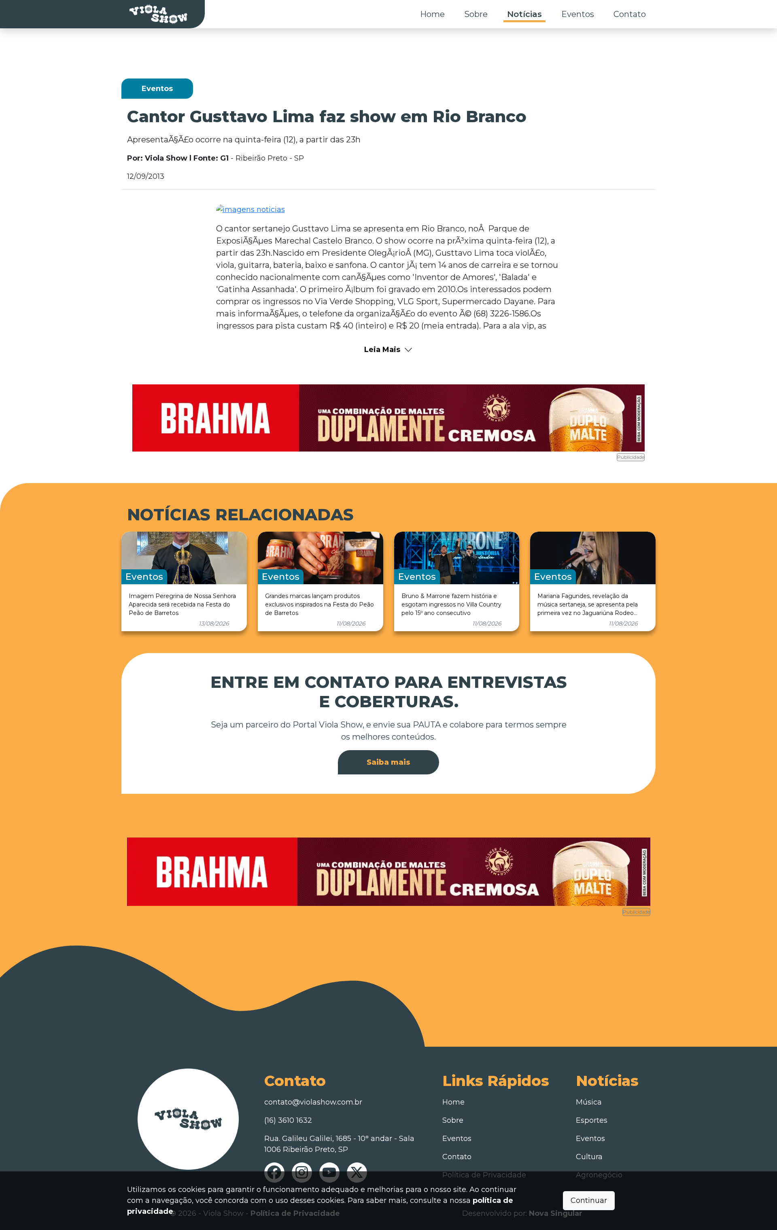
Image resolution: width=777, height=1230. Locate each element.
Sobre (476, 14)
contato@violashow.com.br (313, 1102)
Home (432, 14)
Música (589, 1102)
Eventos (577, 14)
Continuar (589, 1200)
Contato (630, 14)
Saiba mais (388, 762)
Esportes (591, 1120)
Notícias (524, 14)
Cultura (589, 1156)
